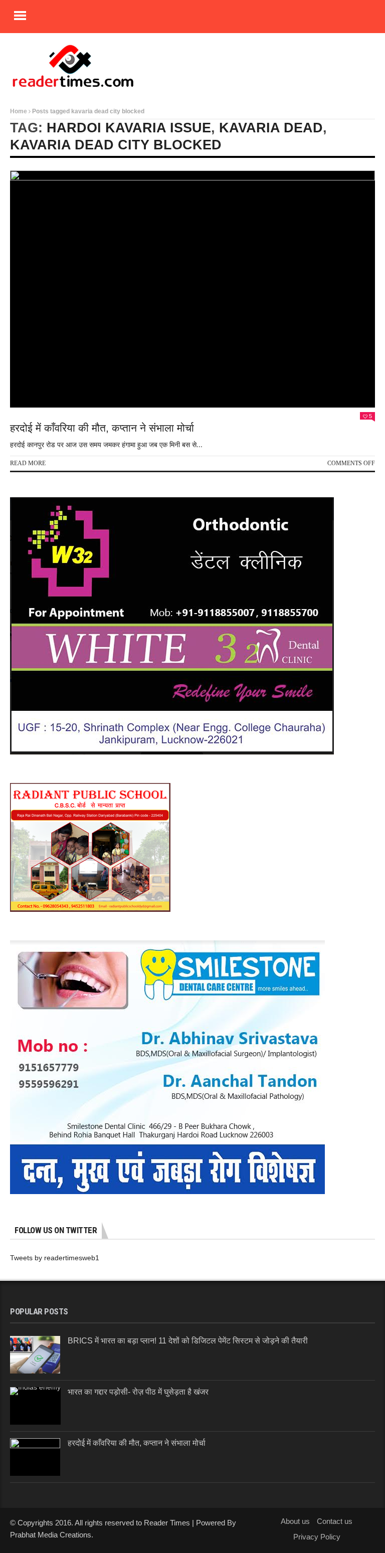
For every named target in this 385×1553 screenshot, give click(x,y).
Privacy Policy (316, 1536)
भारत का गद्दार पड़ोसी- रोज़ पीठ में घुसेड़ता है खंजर (138, 1392)
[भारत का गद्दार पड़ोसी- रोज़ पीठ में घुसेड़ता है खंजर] (35, 1406)
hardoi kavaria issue (129, 127)
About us (295, 1521)
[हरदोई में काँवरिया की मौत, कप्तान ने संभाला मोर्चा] (192, 289)
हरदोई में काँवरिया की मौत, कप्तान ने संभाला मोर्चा (102, 428)
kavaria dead (271, 127)
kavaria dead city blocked (116, 144)
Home (18, 111)
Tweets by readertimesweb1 (54, 1258)
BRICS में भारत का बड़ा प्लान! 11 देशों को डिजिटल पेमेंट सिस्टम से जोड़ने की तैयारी (188, 1340)
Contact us (334, 1521)
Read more (28, 463)
